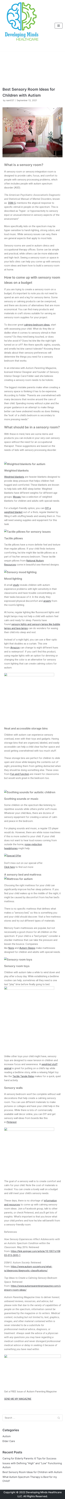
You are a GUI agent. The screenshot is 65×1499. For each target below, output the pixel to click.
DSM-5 (12, 202)
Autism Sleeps (27, 948)
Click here (9, 867)
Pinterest (11, 1122)
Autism (6, 1436)
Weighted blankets (14, 476)
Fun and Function (19, 774)
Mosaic (17, 496)
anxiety (47, 600)
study (16, 584)
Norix (11, 948)
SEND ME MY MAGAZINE (17, 1398)
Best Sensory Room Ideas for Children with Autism (32, 1472)
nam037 (10, 100)
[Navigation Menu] (58, 25)
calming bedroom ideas (37, 324)
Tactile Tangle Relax (23, 1076)
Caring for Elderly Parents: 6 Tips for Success (29, 1458)
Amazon (15, 647)
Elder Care (8, 1441)
